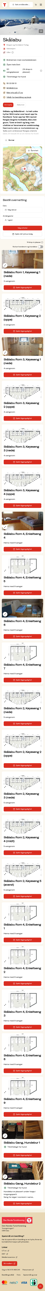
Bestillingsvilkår (8, 1275)
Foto (19, 1275)
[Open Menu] (41, 4)
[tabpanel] (22, 126)
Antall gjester (8, 216)
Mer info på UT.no (15, 93)
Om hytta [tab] (8, 105)
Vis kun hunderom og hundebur (25, 247)
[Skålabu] (24, 169)
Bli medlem (8, 1264)
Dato (5, 206)
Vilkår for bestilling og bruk (19, 97)
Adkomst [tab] (20, 105)
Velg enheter (22, 228)
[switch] (40, 246)
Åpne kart (34, 151)
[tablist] (14, 105)
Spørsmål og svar (30, 1275)
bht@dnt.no (12, 88)
